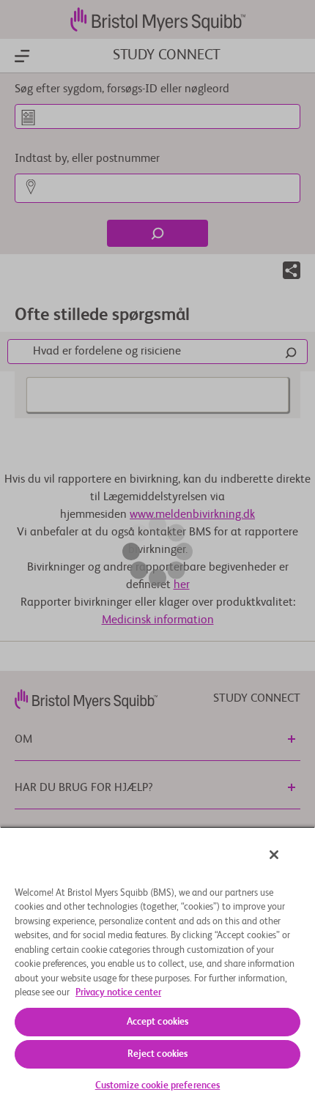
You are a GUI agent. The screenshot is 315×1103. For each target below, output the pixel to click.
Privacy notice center (118, 993)
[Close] (274, 855)
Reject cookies (157, 1054)
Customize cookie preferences (157, 1086)
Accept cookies (158, 1022)
